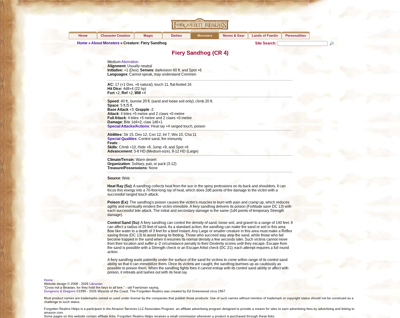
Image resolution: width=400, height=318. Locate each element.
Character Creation (115, 35)
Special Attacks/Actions (128, 126)
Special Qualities (122, 139)
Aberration (129, 62)
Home (83, 35)
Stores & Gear (233, 35)
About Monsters (105, 43)
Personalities (295, 35)
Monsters (204, 35)
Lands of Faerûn (265, 35)
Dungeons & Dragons (59, 291)
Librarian (95, 284)
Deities (176, 35)
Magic (148, 35)
